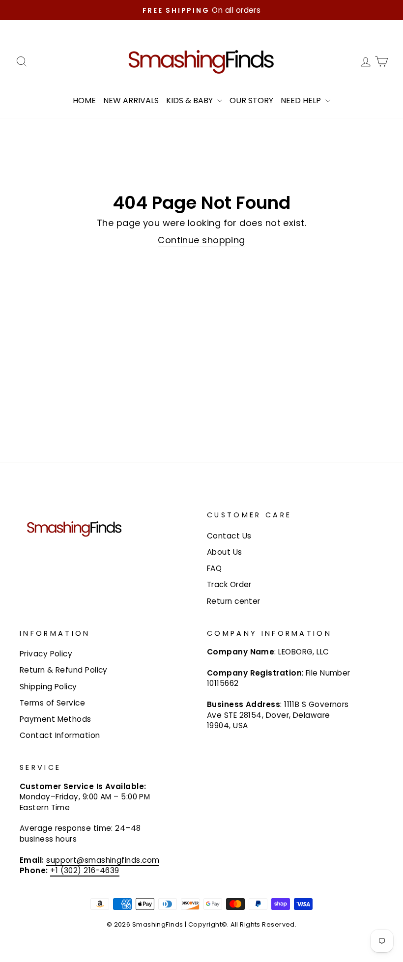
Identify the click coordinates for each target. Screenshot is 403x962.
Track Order (229, 584)
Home (84, 100)
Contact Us (229, 536)
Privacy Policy (46, 654)
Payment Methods (55, 719)
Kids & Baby (190, 100)
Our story (251, 100)
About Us (224, 552)
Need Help (302, 100)
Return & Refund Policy (64, 670)
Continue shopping (201, 240)
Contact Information (60, 735)
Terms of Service (52, 703)
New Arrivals (131, 100)
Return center (233, 601)
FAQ (214, 568)
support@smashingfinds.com (102, 860)
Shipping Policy (48, 686)
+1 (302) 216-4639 (84, 870)
